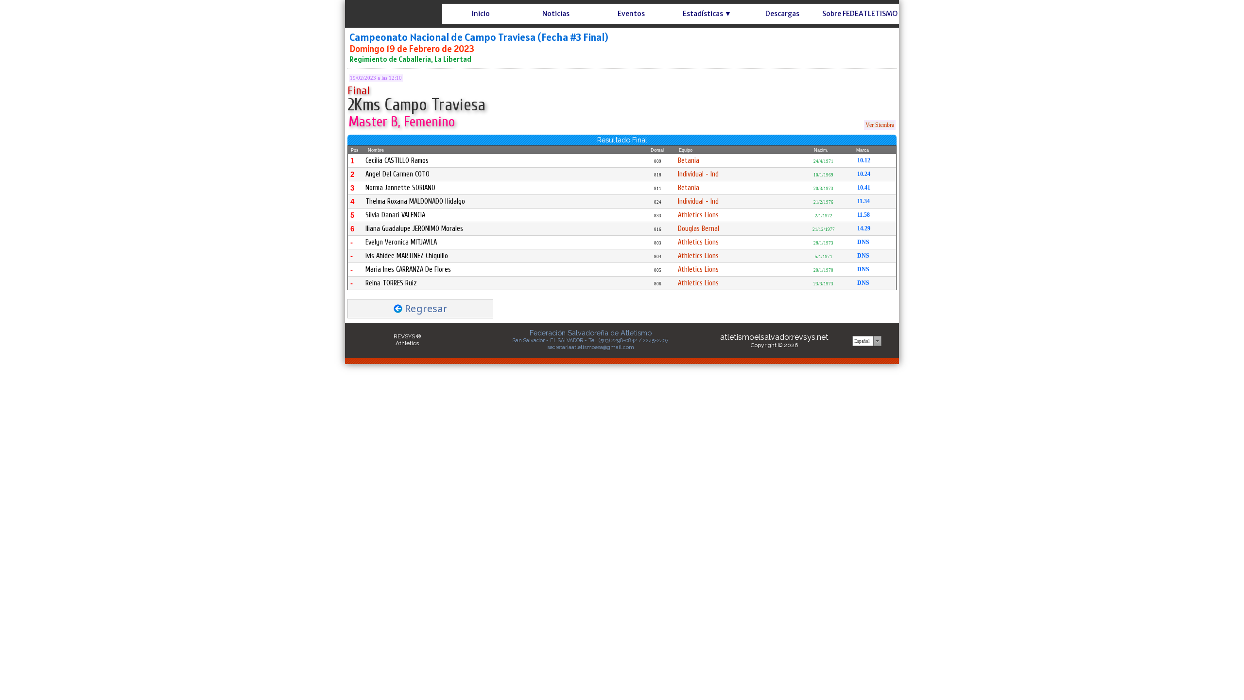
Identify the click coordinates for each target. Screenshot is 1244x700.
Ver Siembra (879, 125)
